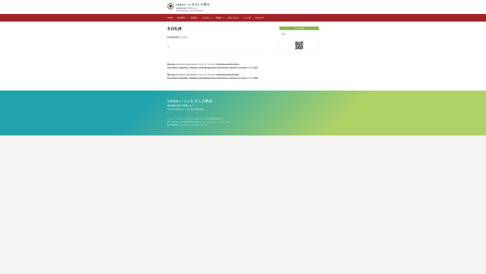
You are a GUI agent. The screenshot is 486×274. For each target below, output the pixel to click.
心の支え (206, 18)
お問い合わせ (233, 18)
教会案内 (181, 18)
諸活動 (194, 18)
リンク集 (247, 18)
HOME (170, 18)
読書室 (218, 18)
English (259, 18)
